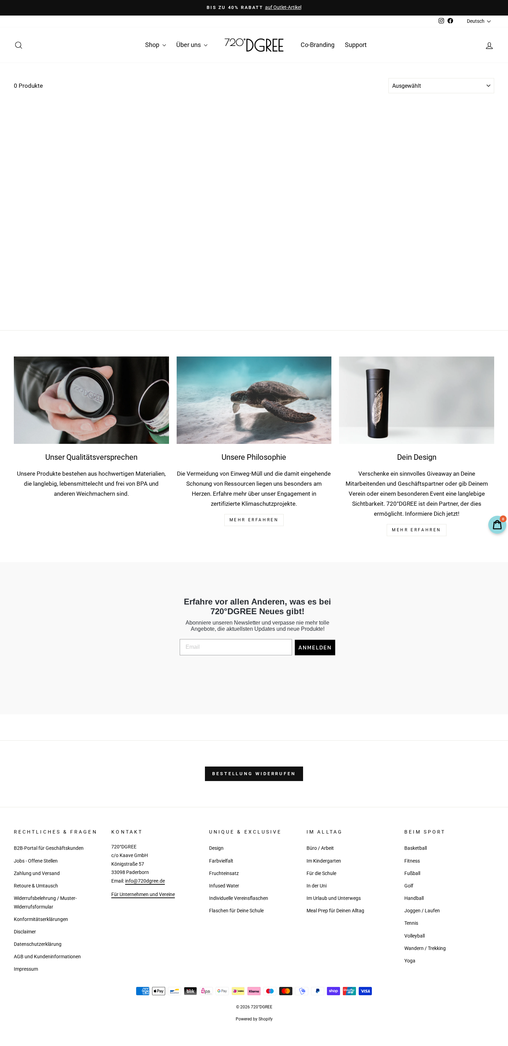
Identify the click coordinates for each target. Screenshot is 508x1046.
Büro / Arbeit (320, 848)
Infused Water (224, 886)
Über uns (189, 44)
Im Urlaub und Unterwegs (334, 898)
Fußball (412, 873)
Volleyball (414, 936)
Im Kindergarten (324, 861)
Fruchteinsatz (224, 873)
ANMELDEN (315, 647)
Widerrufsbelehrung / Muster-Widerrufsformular (45, 902)
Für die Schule (321, 873)
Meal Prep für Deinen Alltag (335, 911)
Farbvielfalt (221, 861)
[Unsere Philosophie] (254, 400)
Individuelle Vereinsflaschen (238, 898)
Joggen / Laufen (422, 911)
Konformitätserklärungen (41, 919)
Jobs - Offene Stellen (36, 861)
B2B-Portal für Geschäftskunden (49, 848)
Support (356, 44)
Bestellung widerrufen (254, 773)
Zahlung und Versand (37, 873)
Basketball (415, 848)
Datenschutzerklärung (38, 944)
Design (216, 848)
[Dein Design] (416, 400)
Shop (153, 44)
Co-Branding (318, 44)
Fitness (412, 861)
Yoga (409, 961)
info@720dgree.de (145, 881)
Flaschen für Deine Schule (236, 911)
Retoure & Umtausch (36, 886)
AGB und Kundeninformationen (47, 957)
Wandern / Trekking (425, 948)
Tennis (411, 923)
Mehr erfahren (416, 529)
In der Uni (317, 886)
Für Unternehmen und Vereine (143, 894)
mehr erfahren (254, 519)
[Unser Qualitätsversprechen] (91, 400)
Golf (408, 886)
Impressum (26, 969)
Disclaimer (25, 932)
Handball (414, 898)
